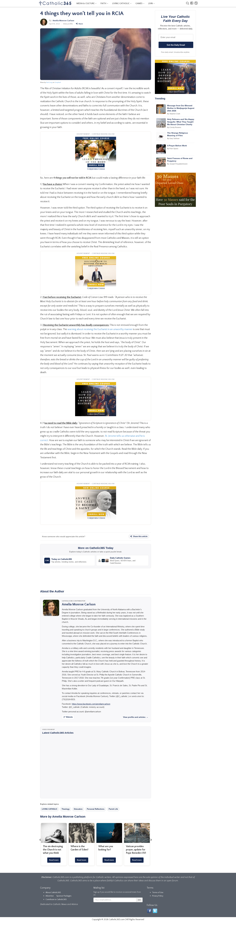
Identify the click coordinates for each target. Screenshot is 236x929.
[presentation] (40, 839)
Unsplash (58, 82)
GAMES (139, 3)
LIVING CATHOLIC (121, 3)
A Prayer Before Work (177, 146)
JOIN (150, 3)
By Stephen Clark (173, 114)
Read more (54, 860)
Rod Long (49, 82)
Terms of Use (157, 892)
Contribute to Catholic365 (56, 899)
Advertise (50, 896)
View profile (68, 24)
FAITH (104, 3)
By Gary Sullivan (173, 138)
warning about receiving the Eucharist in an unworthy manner (100, 329)
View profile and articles (135, 717)
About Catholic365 (53, 892)
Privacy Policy (157, 896)
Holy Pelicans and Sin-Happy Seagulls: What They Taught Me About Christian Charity (180, 122)
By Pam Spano (172, 149)
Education (78, 809)
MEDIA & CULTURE (85, 3)
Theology (66, 809)
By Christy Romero (174, 127)
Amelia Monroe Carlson (63, 20)
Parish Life (113, 809)
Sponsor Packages (63, 896)
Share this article (139, 536)
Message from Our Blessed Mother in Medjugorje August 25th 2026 (180, 108)
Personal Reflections (95, 809)
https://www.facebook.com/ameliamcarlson (91, 704)
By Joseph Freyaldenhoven (177, 164)
